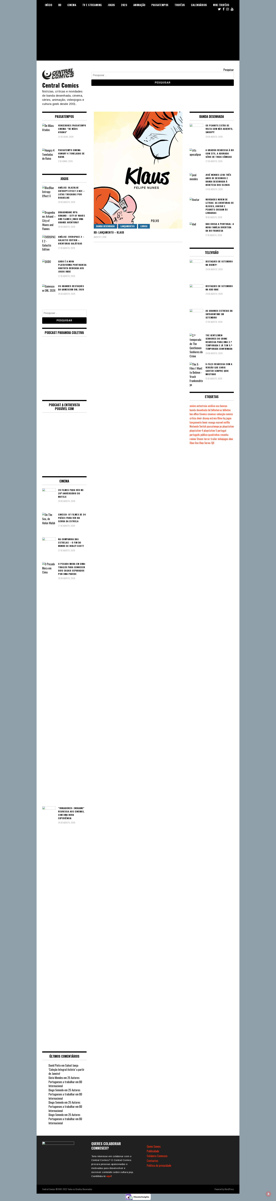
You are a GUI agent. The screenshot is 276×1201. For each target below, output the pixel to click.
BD (59, 5)
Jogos (111, 5)
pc (221, 426)
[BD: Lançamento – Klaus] (138, 170)
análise (211, 406)
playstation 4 (196, 430)
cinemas (211, 414)
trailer (214, 439)
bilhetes (227, 410)
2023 (124, 5)
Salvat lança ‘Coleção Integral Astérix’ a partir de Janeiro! (66, 1069)
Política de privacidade (159, 1165)
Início (48, 5)
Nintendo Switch (198, 426)
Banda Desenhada (105, 226)
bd (209, 410)
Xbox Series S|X (206, 443)
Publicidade (153, 1151)
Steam (200, 439)
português (195, 435)
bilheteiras (216, 410)
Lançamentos (127, 226)
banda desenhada (198, 410)
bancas (223, 406)
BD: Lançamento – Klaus (109, 232)
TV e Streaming (92, 5)
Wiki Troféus (221, 5)
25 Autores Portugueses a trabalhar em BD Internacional (65, 1082)
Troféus (180, 5)
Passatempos (160, 5)
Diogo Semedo (56, 1090)
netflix (226, 422)
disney (206, 418)
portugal (222, 430)
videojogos (223, 439)
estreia (213, 418)
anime (193, 406)
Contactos (152, 1161)
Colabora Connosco (157, 1156)
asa (217, 406)
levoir (205, 422)
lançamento (196, 422)
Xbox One (194, 443)
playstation (228, 426)
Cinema (71, 5)
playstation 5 (210, 430)
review (193, 439)
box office (194, 414)
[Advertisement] (138, 38)
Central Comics (60, 85)
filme (219, 418)
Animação (139, 5)
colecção (221, 414)
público (203, 435)
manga (211, 422)
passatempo (213, 426)
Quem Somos (154, 1146)
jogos (228, 418)
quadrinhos (214, 435)
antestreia (201, 406)
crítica (193, 418)
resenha (224, 435)
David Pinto (55, 1065)
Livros (143, 226)
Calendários (199, 5)
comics (229, 414)
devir (199, 418)
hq (224, 418)
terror (207, 439)
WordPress (229, 1189)
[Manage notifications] (268, 1194)
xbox (231, 439)
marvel (219, 422)
